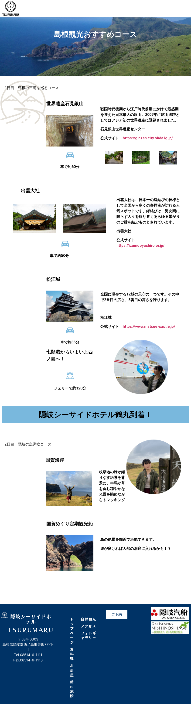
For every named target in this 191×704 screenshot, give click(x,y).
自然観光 (88, 619)
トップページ (72, 631)
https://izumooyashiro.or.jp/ (140, 245)
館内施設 (72, 688)
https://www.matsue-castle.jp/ (149, 326)
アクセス (88, 626)
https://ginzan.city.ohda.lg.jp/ (148, 138)
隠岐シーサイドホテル (30, 619)
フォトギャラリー (88, 635)
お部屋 (72, 670)
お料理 (72, 654)
